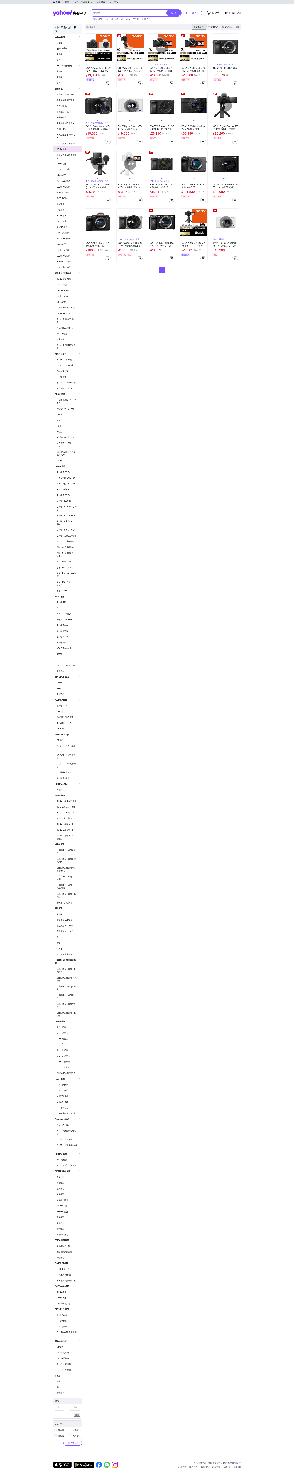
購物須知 (205, 1466)
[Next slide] (110, 47)
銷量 (237, 26)
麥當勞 (145, 19)
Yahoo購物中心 (69, 13)
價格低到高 (213, 26)
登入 (194, 12)
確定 (77, 1414)
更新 (239, 1462)
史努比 (136, 19)
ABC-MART (98, 19)
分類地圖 (237, 1466)
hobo (128, 19)
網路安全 (216, 1466)
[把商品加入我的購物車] (108, 83)
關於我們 (193, 1466)
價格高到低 (227, 26)
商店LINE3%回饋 (114, 19)
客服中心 (182, 1466)
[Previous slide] (87, 47)
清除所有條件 (73, 1443)
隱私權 (227, 1466)
